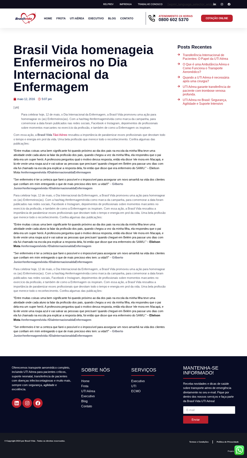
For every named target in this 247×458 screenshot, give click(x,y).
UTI (133, 386)
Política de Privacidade (228, 442)
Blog (112, 18)
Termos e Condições (199, 442)
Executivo (96, 18)
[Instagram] (27, 403)
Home (48, 18)
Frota (61, 18)
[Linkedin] (16, 403)
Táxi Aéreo (60, 134)
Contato (126, 18)
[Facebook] (38, 403)
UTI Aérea (77, 18)
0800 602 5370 (174, 19)
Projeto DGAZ (234, 451)
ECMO (135, 391)
